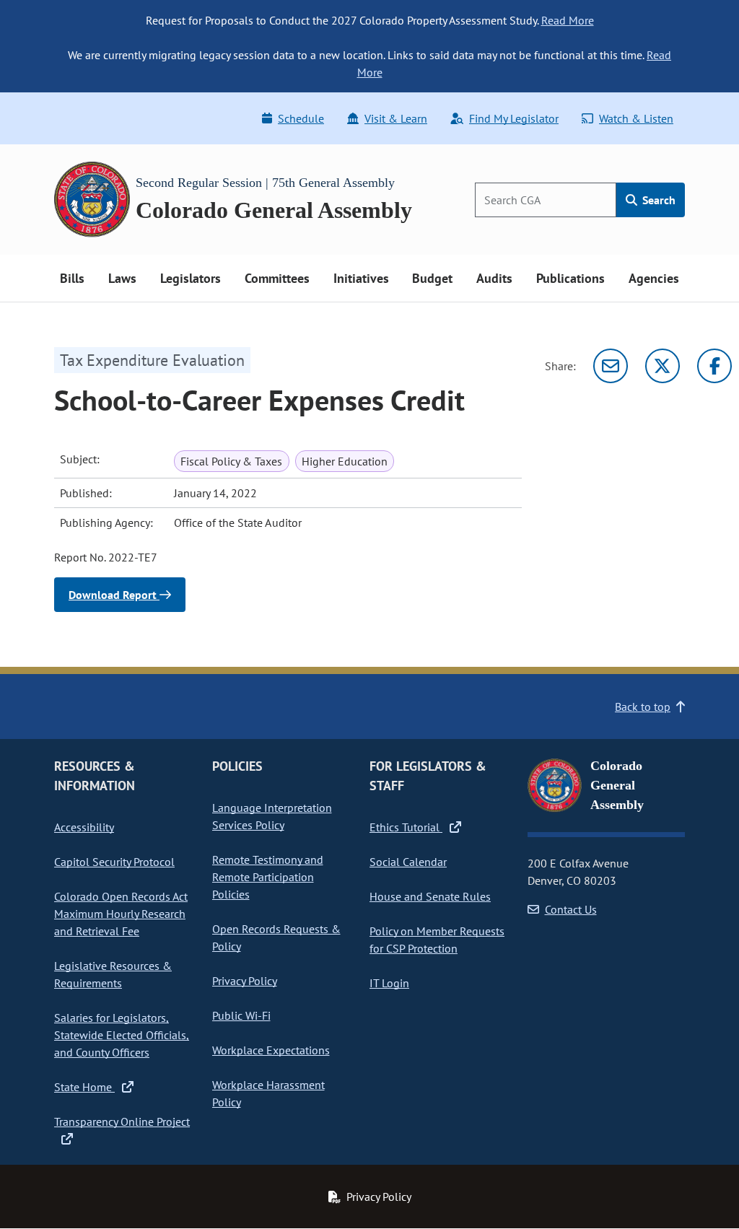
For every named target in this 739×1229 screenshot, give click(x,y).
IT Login (389, 983)
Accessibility (84, 827)
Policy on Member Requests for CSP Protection (437, 939)
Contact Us (571, 909)
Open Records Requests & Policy (276, 937)
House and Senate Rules (430, 896)
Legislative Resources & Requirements (113, 974)
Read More (567, 20)
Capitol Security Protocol (114, 861)
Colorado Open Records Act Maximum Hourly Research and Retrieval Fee (121, 913)
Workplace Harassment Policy (268, 1093)
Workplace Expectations (271, 1050)
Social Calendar (408, 861)
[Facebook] (714, 366)
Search (657, 200)
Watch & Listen (636, 118)
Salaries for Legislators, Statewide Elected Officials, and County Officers (121, 1034)
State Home (84, 1087)
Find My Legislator (514, 118)
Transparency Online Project (122, 1121)
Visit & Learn (395, 118)
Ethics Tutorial (406, 827)
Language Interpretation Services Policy (272, 816)
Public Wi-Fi (241, 1015)
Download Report (114, 594)
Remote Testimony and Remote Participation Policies (267, 876)
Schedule (301, 118)
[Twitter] (662, 366)
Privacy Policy (244, 981)
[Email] (610, 366)
